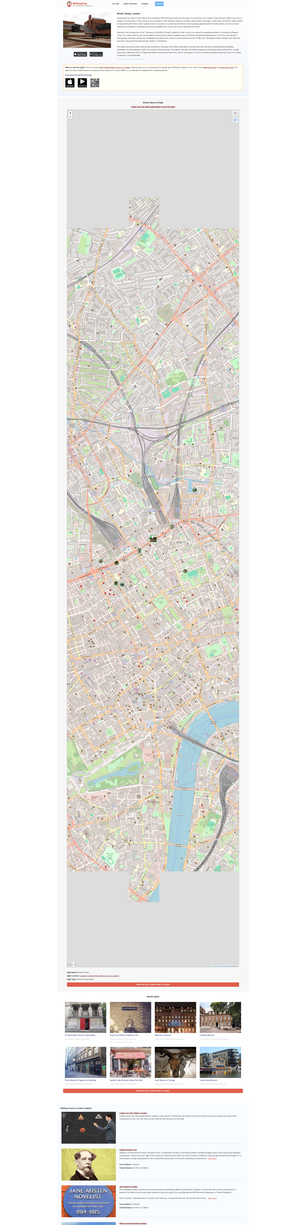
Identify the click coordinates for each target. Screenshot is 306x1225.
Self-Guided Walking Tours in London (114, 67)
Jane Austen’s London (128, 1186)
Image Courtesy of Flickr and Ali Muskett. (77, 1039)
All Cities (115, 4)
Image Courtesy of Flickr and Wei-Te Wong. (123, 1084)
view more (212, 1158)
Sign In (159, 4)
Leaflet (215, 966)
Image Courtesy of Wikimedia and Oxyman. (213, 1084)
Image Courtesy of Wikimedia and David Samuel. (170, 1039)
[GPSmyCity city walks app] (79, 4)
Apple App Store (209, 67)
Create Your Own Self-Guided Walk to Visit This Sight (153, 107)
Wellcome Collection (163, 1035)
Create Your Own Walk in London (133, 1113)
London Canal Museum (208, 1080)
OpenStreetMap (225, 966)
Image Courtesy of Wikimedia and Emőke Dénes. (169, 1084)
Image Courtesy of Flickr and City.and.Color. (123, 1039)
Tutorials (145, 4)
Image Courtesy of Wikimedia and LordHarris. (79, 1084)
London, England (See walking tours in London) (99, 976)
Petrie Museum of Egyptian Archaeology (80, 1080)
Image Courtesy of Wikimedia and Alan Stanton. (214, 1039)
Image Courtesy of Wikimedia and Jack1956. (130, 59)
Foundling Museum (207, 1035)
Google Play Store (226, 67)
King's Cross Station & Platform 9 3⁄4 (124, 1035)
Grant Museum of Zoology (165, 1080)
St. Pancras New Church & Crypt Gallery (80, 1035)
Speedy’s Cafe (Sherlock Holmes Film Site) (126, 1080)
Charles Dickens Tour (128, 1150)
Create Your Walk (130, 4)
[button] (153, 538)
